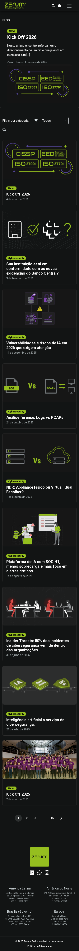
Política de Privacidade (39, 946)
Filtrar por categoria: (15, 120)
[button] (53, 5)
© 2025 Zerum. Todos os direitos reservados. (39, 941)
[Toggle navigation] (69, 5)
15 (52, 818)
